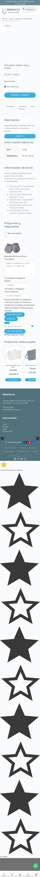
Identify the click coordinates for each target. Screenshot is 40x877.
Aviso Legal (23, 448)
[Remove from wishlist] (7, 60)
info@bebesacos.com (13, 410)
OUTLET (11, 18)
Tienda (5, 424)
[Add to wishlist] (7, 57)
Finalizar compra (8, 431)
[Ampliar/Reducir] (2, 860)
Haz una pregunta (15, 331)
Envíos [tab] (33, 106)
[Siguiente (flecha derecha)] (36, 438)
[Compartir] (2, 870)
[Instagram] (18, 459)
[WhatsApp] (25, 459)
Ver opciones (13, 380)
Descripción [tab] (10, 106)
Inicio (6, 18)
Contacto (35, 451)
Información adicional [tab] (22, 107)
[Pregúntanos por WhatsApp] (35, 865)
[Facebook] (15, 459)
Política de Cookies (9, 451)
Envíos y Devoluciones (10, 448)
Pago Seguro (32, 448)
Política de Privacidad (23, 451)
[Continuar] (7, 323)
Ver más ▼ (20, 136)
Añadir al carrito (20, 95)
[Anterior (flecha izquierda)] (3, 438)
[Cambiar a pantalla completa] (2, 865)
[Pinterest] (22, 459)
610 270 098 (21, 4)
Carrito (5, 429)
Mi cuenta (5, 427)
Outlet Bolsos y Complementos (23, 18)
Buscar (12, 874)
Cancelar (11, 319)
